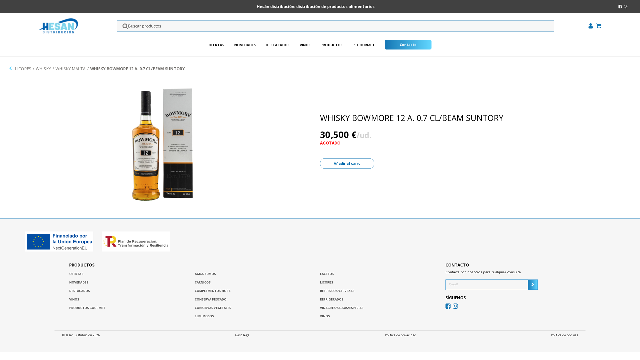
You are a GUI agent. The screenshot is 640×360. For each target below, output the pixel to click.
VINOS (325, 316)
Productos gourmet (87, 308)
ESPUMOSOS (204, 316)
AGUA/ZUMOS (205, 274)
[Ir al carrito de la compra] (597, 26)
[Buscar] (124, 26)
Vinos (305, 44)
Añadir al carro (347, 163)
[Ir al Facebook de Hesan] (620, 6)
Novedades (245, 44)
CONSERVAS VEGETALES (213, 308)
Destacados (278, 44)
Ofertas (216, 44)
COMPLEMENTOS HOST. (213, 291)
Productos (331, 44)
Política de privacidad (400, 335)
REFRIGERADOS (331, 299)
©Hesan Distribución (81, 335)
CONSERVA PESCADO (211, 299)
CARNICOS (203, 282)
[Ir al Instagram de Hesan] (626, 6)
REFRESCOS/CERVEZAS (337, 291)
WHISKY (43, 69)
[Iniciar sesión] (589, 26)
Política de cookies (564, 335)
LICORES (23, 69)
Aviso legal (242, 335)
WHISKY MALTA (71, 69)
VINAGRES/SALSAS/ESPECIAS (341, 308)
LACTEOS (327, 274)
